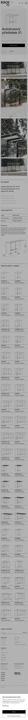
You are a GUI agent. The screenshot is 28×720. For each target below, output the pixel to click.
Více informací (5, 705)
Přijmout (14, 711)
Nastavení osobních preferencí (14, 716)
